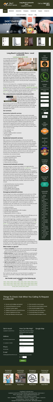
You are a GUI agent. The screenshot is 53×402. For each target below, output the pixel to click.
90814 (8, 283)
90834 (28, 283)
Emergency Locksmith (32, 371)
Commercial (33, 11)
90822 (15, 283)
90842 (4, 285)
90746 (13, 286)
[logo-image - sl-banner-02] (26, 25)
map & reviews (41, 393)
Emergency (25, 11)
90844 (8, 285)
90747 (17, 286)
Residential (11, 11)
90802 (8, 282)
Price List (30, 14)
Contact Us (46, 11)
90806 (22, 282)
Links (36, 399)
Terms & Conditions (20, 399)
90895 (27, 286)
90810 (35, 282)
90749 (20, 286)
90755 (23, 286)
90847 (18, 285)
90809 (32, 282)
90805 (18, 282)
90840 (35, 283)
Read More (8, 384)
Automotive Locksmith (20, 371)
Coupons (40, 11)
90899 (32, 285)
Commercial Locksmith (44, 371)
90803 (11, 282)
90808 (28, 282)
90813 (4, 283)
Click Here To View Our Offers (44, 178)
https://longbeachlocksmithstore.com (32, 394)
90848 (22, 285)
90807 (25, 282)
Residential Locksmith (8, 371)
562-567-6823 (46, 4)
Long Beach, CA (17, 57)
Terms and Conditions (21, 14)
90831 (18, 283)
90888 (28, 285)
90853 (25, 285)
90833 (25, 283)
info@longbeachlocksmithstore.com (10, 354)
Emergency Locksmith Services (45, 161)
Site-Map (32, 399)
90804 (15, 282)
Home (5, 11)
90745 (35, 285)
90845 (11, 285)
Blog (36, 14)
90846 (15, 285)
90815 (11, 283)
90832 (22, 283)
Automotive (18, 11)
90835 (32, 283)
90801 (4, 282)
